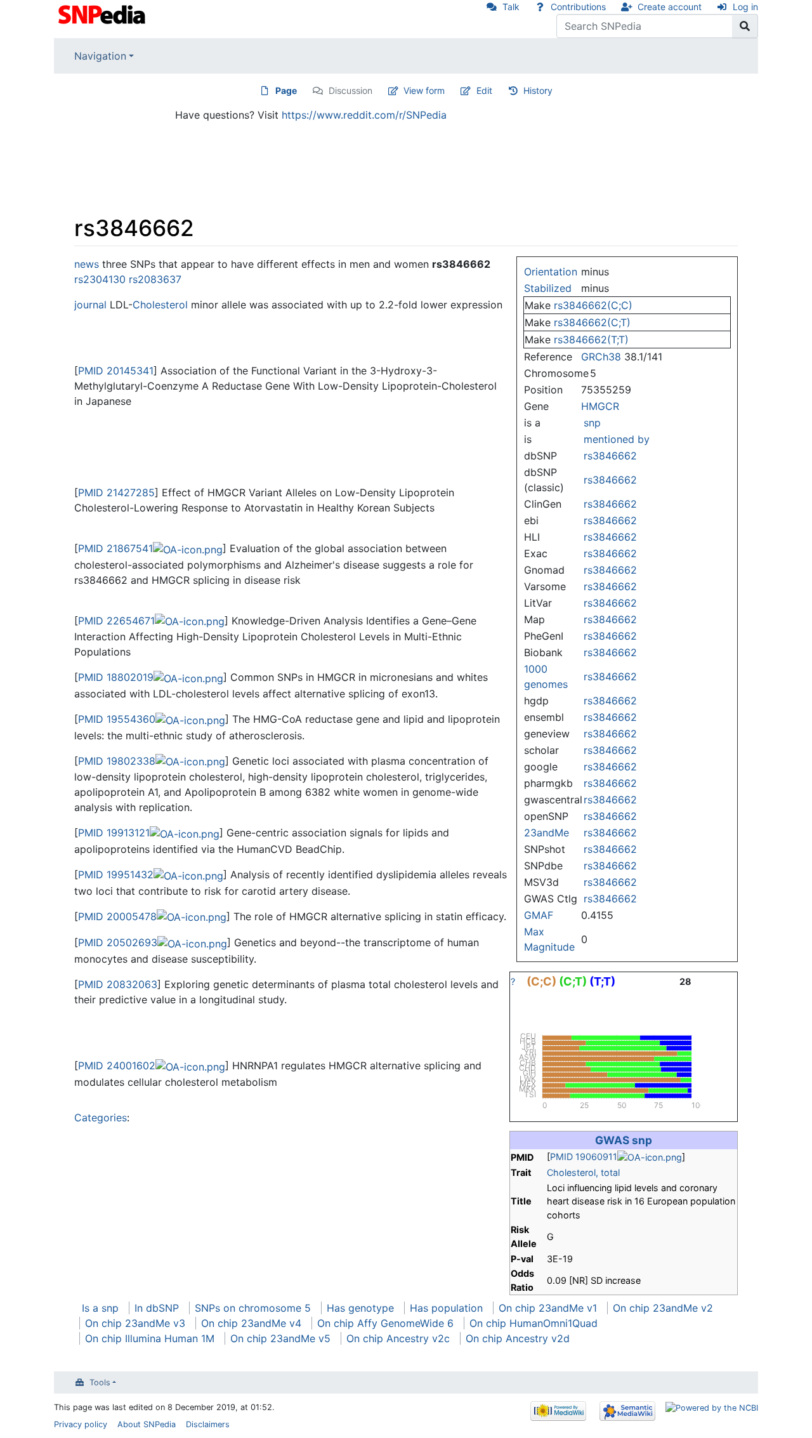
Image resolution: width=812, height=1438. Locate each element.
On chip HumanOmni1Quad (533, 1323)
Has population (446, 1308)
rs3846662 (610, 455)
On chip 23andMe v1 (548, 1308)
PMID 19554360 (116, 719)
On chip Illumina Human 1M (149, 1338)
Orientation (550, 271)
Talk (511, 6)
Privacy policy (80, 1424)
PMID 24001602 (116, 1065)
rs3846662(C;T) (592, 322)
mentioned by (617, 439)
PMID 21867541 (115, 548)
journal (90, 304)
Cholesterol (160, 304)
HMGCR (600, 406)
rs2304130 (100, 279)
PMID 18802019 (116, 677)
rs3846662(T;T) (591, 339)
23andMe (546, 832)
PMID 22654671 (116, 620)
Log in (745, 6)
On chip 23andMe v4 (251, 1323)
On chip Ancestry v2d (518, 1338)
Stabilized (548, 288)
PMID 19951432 (116, 874)
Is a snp (100, 1308)
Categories (100, 1117)
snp (592, 422)
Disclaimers (208, 1424)
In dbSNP (156, 1308)
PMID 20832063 (117, 984)
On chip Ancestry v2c (398, 1338)
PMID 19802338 (116, 761)
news (86, 264)
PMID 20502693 (117, 942)
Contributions (578, 6)
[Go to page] (745, 26)
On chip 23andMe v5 (280, 1338)
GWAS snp (623, 1140)
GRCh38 (601, 356)
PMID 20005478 (117, 916)
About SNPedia (146, 1424)
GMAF (538, 915)
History (538, 90)
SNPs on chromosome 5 (253, 1308)
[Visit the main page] (103, 13)
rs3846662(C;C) (593, 305)
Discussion (350, 90)
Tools (99, 1382)
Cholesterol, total (583, 1172)
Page (286, 90)
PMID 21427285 (116, 492)
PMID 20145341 (116, 370)
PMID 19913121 (114, 832)
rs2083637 (155, 279)
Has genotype (360, 1308)
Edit (484, 90)
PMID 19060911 (583, 1156)
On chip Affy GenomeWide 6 (385, 1323)
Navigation (100, 55)
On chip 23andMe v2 (663, 1308)
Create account (670, 6)
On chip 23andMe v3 (135, 1323)
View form (424, 90)
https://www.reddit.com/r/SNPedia (364, 115)
